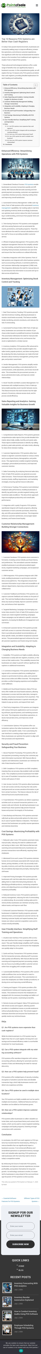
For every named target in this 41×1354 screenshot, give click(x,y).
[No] (38, 1347)
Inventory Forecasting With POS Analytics (26, 1284)
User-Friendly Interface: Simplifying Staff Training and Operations (19, 121)
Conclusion (8, 144)
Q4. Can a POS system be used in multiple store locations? (20, 137)
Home (21, 1266)
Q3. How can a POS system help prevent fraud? (20, 134)
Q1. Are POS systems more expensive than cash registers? (20, 127)
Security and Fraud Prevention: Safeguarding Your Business (19, 112)
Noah (5, 1184)
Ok (21, 1351)
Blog (21, 1270)
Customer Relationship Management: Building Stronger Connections (18, 103)
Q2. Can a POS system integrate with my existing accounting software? (21, 131)
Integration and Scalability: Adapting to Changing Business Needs (19, 107)
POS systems (29, 184)
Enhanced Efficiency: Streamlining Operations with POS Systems (20, 89)
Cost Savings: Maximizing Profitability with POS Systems (19, 116)
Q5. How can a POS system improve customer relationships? (19, 141)
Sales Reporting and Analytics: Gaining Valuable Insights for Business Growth (19, 98)
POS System (21, 1182)
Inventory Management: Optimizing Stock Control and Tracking (19, 94)
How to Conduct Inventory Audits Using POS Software (26, 1312)
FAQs (6, 124)
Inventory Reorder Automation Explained (24, 1298)
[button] (37, 5)
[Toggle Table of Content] (34, 85)
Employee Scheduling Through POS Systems (24, 1326)
